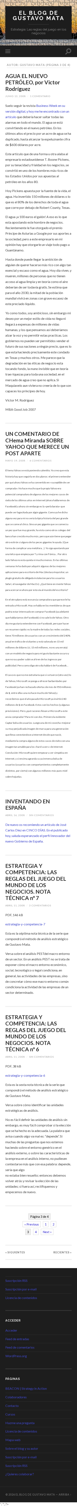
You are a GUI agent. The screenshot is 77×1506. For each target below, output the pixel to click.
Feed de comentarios (19, 1347)
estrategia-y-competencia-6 (25, 1075)
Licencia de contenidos (21, 1298)
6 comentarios (41, 460)
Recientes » (62, 1252)
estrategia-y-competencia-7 (25, 924)
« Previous (31, 1224)
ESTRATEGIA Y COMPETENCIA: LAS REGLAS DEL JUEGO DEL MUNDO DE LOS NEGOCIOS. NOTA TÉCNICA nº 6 (35, 1033)
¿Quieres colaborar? (19, 1474)
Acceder (11, 1330)
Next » (47, 1232)
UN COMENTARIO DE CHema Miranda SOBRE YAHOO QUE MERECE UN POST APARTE (37, 444)
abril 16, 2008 (15, 815)
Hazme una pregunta (19, 1423)
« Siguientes (15, 1252)
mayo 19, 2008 (15, 460)
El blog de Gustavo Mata (38, 15)
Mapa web (13, 1440)
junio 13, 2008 (15, 96)
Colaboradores (16, 1397)
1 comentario (40, 96)
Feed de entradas (17, 1339)
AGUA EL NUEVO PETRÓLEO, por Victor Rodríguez (32, 82)
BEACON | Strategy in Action (26, 1388)
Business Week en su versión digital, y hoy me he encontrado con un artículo (37, 111)
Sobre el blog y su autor (21, 1448)
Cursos (10, 1414)
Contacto (12, 1406)
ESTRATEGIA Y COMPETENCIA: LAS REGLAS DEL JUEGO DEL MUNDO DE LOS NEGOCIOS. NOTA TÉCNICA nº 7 (35, 882)
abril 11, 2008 (15, 905)
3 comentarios (40, 905)
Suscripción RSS (16, 1280)
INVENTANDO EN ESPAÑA (27, 804)
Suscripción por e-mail (21, 1289)
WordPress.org (16, 1356)
